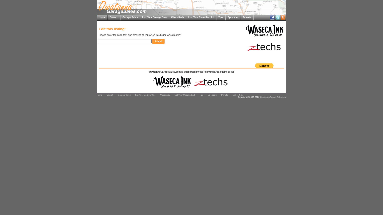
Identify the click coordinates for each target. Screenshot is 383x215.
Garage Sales (130, 17)
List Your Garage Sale (154, 17)
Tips (220, 17)
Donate (247, 17)
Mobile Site (238, 95)
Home (102, 17)
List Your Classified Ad (201, 17)
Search (114, 17)
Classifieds (177, 17)
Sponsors (233, 17)
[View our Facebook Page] (272, 19)
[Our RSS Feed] (283, 19)
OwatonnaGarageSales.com (273, 97)
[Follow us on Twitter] (277, 19)
